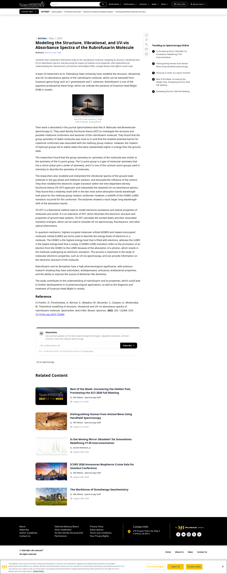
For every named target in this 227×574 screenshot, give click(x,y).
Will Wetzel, (78, 397)
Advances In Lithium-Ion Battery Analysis (98, 12)
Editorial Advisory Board (67, 526)
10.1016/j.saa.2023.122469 (49, 314)
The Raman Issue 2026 (72, 12)
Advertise (24, 529)
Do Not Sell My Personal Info (69, 532)
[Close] (223, 566)
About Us (179, 552)
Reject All (175, 566)
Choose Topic (27, 11)
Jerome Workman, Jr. (82, 447)
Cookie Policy (38, 571)
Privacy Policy (96, 526)
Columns (143, 4)
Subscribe (127, 345)
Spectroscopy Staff (92, 397)
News (190, 552)
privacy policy (88, 351)
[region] (113, 567)
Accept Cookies (194, 566)
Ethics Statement (63, 529)
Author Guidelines (28, 532)
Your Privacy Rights (99, 536)
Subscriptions (97, 529)
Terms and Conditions (101, 532)
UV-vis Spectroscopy (45, 362)
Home (168, 552)
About (22, 526)
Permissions (61, 536)
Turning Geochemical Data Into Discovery (130, 12)
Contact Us (24, 536)
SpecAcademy (57, 12)
